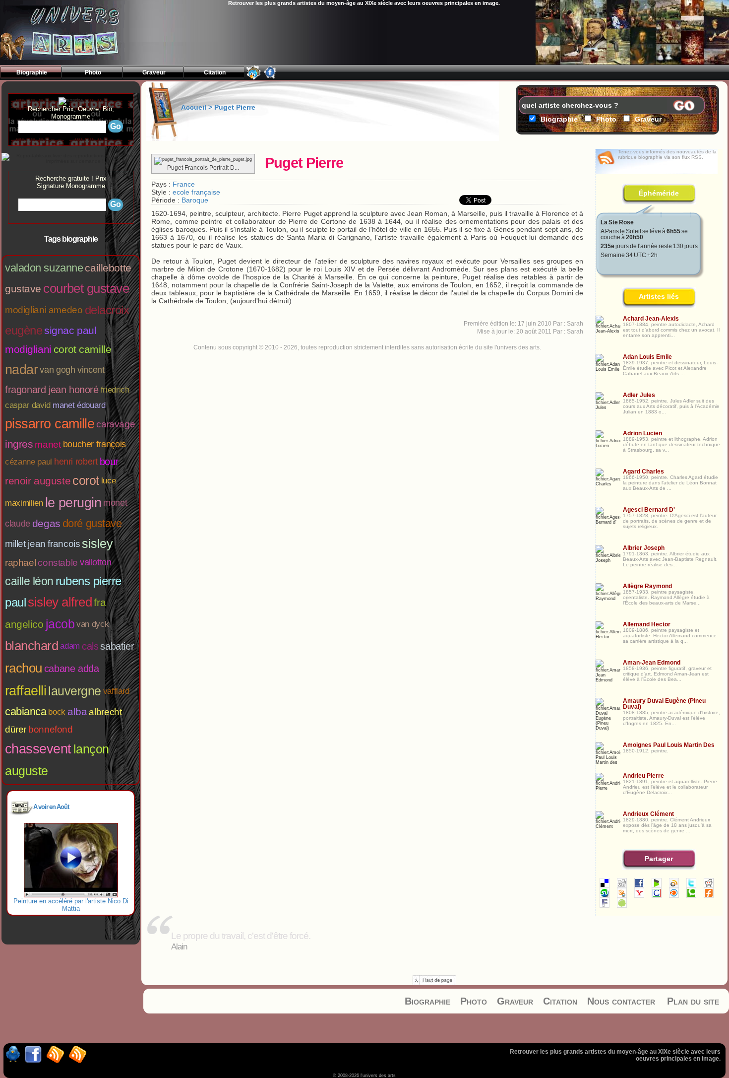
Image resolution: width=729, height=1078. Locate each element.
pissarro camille (49, 423)
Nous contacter (621, 1001)
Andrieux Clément (648, 814)
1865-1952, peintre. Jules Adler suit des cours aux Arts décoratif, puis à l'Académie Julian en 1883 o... (671, 406)
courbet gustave (86, 288)
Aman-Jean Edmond (651, 663)
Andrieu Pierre (643, 776)
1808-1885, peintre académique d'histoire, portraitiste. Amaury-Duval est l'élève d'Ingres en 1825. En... (671, 718)
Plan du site (693, 1001)
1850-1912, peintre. (645, 750)
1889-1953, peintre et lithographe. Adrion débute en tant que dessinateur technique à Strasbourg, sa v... (671, 444)
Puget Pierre (234, 107)
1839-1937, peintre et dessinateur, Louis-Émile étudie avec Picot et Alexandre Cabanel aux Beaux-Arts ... (670, 368)
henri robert (76, 462)
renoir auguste (37, 480)
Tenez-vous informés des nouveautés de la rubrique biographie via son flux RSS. (667, 154)
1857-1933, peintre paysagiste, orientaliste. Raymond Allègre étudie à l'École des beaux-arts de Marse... (666, 597)
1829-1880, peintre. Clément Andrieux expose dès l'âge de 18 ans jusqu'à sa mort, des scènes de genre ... (667, 825)
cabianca (25, 711)
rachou (23, 668)
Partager (659, 859)
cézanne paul (28, 462)
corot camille (83, 349)
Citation (560, 1001)
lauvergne (74, 691)
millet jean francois (42, 544)
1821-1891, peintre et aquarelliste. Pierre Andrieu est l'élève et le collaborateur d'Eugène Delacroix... (670, 787)
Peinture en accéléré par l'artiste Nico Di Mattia (70, 904)
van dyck (92, 624)
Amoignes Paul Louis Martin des (669, 745)
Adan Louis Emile (647, 357)
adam (70, 646)
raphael (20, 562)
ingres (19, 444)
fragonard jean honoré (52, 389)
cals (90, 646)
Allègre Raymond (647, 586)
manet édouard (79, 405)
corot (85, 480)
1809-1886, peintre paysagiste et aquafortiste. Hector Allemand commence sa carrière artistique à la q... (670, 635)
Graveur (515, 1001)
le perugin (73, 502)
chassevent (38, 748)
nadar (21, 369)
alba (77, 711)
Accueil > (197, 107)
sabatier (117, 646)
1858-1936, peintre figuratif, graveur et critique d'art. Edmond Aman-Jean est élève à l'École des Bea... (667, 674)
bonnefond (50, 729)
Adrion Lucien (642, 433)
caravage (115, 424)
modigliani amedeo (44, 310)
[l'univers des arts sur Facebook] (270, 77)
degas (46, 523)
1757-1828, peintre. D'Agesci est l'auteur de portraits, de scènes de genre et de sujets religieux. (670, 521)
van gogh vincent (72, 370)
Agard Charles (643, 471)
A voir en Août (51, 806)
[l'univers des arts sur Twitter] (253, 77)
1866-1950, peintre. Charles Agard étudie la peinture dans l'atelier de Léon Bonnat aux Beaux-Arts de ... (670, 482)
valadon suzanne (44, 268)
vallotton (96, 562)
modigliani (28, 349)
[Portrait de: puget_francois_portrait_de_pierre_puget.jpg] (203, 158)
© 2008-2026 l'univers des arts (364, 1075)
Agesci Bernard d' (649, 510)
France (184, 184)
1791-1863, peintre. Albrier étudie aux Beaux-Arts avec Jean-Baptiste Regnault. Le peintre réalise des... (670, 559)
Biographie (427, 1001)
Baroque (195, 200)
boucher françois (94, 444)
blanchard (31, 645)
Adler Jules (639, 395)
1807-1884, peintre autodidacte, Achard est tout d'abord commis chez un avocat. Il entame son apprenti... (671, 330)
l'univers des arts (67, 32)
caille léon (29, 581)
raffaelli (25, 690)
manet (48, 444)
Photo (473, 1001)
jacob (60, 624)
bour (109, 461)
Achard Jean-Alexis (651, 319)
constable (58, 562)
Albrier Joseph (644, 548)
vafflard (116, 691)
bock (56, 712)
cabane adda (71, 668)
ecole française (196, 192)
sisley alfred (60, 602)
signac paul (70, 330)
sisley (97, 543)
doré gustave (92, 523)
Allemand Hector (646, 624)
